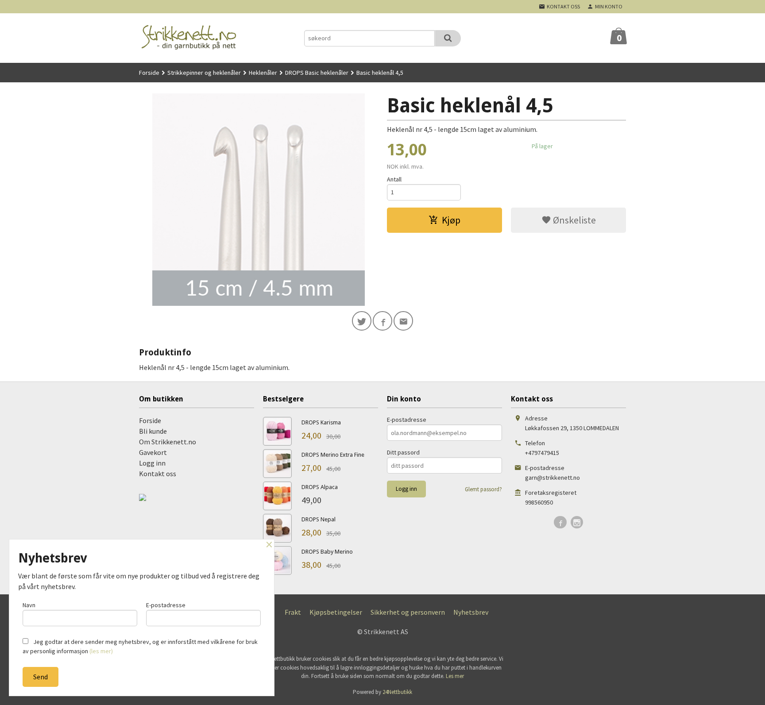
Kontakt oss (157, 473)
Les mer (455, 676)
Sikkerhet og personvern (408, 612)
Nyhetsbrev (470, 612)
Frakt (293, 612)
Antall (394, 179)
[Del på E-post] (403, 321)
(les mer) (101, 651)
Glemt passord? (483, 489)
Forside (149, 73)
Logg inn (152, 462)
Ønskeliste (573, 220)
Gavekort (153, 452)
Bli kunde (153, 431)
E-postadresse (406, 420)
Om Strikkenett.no (167, 441)
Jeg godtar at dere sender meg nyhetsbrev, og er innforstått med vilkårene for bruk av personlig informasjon (140, 646)
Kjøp (451, 220)
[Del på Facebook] (382, 321)
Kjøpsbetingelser (335, 612)
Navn (29, 605)
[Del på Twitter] (361, 321)
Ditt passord (403, 452)
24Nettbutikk (397, 692)
